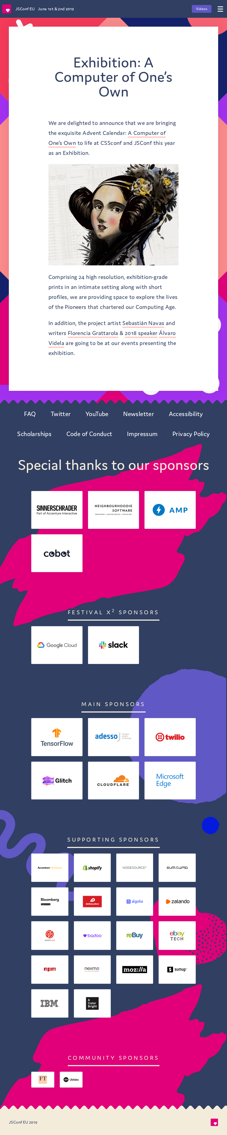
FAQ (30, 414)
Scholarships (34, 434)
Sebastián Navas (143, 323)
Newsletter (138, 414)
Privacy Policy (191, 434)
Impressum (142, 434)
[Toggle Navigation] (220, 9)
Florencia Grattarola (93, 333)
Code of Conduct (89, 434)
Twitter (61, 414)
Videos (201, 8)
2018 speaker (141, 333)
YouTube (97, 414)
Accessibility (186, 414)
